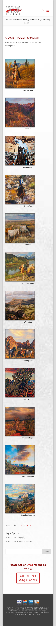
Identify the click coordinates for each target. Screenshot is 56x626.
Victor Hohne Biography (15, 537)
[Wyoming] (28, 305)
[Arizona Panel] (28, 459)
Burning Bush (28, 399)
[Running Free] (28, 344)
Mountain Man (28, 283)
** (30, 23)
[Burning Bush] (28, 382)
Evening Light (28, 438)
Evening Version (28, 515)
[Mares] (28, 228)
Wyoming (28, 322)
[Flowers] (28, 112)
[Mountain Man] (28, 266)
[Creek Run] (28, 189)
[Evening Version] (28, 498)
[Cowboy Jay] (28, 150)
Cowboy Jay (28, 167)
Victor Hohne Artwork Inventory (18, 541)
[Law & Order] (28, 73)
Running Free (28, 360)
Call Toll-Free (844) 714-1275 (28, 578)
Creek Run (28, 206)
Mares (28, 245)
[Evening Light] (28, 421)
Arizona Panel (28, 476)
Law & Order (28, 90)
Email (29, 564)
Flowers (28, 129)
